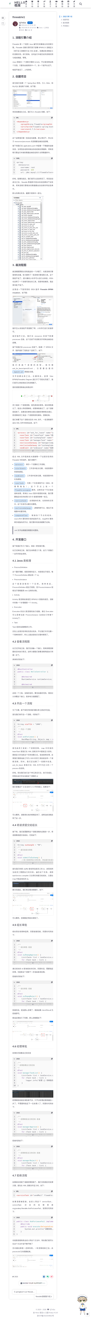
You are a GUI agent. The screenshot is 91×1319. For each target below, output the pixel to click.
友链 (44, 5)
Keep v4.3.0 (53, 1313)
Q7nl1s (52, 1309)
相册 (68, 5)
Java (40, 27)
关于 (50, 5)
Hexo (37, 1313)
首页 (26, 5)
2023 (22, 30)
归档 (32, 5)
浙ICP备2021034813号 (45, 1316)
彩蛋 (56, 5)
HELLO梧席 (19, 4)
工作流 (46, 27)
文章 (74, 5)
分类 (38, 5)
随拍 (62, 5)
